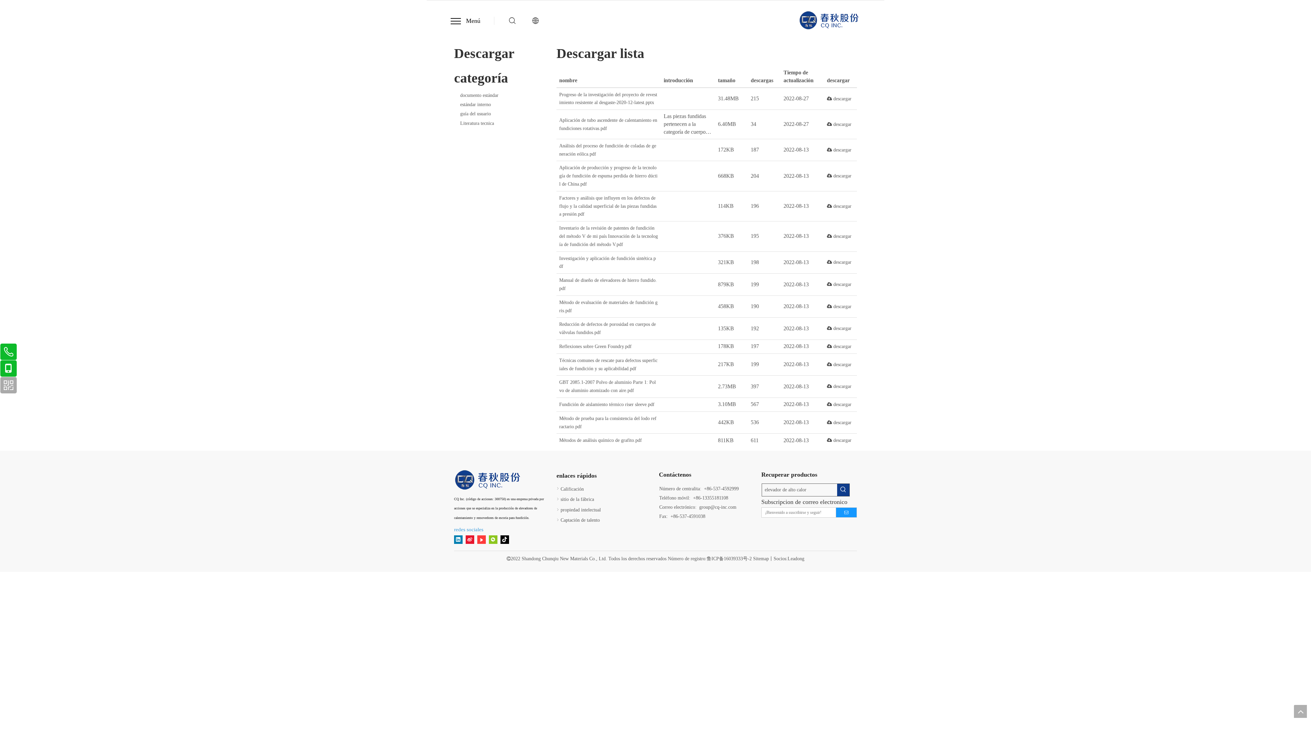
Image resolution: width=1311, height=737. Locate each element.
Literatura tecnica (477, 123)
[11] (488, 479)
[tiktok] (505, 539)
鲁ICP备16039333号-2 (729, 558)
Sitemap (761, 558)
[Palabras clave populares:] (843, 490)
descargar (841, 98)
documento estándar (479, 95)
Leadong (796, 558)
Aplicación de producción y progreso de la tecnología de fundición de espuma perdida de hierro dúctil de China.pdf (608, 176)
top (1300, 711)
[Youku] (481, 539)
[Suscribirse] (846, 512)
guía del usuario (475, 113)
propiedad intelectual (581, 509)
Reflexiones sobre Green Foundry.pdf (595, 346)
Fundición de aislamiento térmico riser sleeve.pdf (606, 404)
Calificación (572, 489)
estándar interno (475, 104)
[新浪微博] (470, 539)
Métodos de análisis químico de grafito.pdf (600, 440)
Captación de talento (580, 520)
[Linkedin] (458, 539)
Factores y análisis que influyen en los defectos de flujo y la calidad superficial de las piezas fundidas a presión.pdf (608, 206)
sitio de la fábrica (577, 499)
